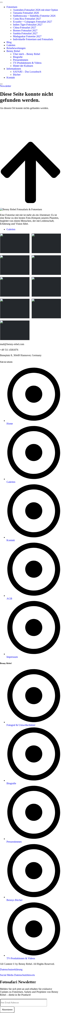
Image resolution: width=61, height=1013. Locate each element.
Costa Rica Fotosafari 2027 (27, 18)
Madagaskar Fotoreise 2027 (27, 36)
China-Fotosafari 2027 (24, 27)
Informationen (14, 68)
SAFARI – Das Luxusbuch (27, 71)
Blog (9, 42)
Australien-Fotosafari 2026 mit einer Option (35, 9)
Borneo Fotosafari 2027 (25, 30)
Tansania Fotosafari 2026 (26, 12)
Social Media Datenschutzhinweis (17, 975)
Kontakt (11, 77)
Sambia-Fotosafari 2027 (25, 33)
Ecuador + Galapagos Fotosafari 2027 (32, 21)
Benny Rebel (13, 51)
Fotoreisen (12, 7)
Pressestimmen (20, 59)
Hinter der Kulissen (23, 65)
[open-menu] (1, 2)
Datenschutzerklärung (11, 969)
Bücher (16, 74)
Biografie (18, 57)
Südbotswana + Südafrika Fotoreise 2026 (34, 15)
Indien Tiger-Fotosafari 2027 (27, 24)
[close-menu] (1, 83)
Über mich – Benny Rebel (26, 54)
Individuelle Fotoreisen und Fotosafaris (33, 39)
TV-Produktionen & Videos (27, 62)
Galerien (11, 45)
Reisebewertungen (16, 48)
